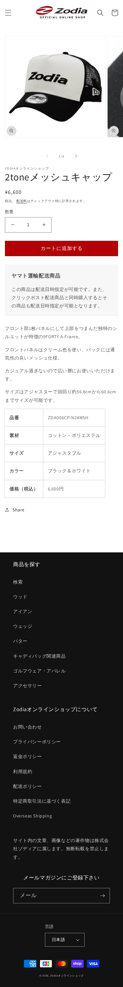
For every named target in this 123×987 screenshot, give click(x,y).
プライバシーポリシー (37, 742)
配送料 (21, 201)
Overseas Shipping (32, 816)
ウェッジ (22, 626)
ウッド (20, 597)
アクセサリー (27, 686)
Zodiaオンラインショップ (67, 975)
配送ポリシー (27, 786)
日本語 (58, 939)
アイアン (22, 611)
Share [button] (18, 510)
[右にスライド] (76, 156)
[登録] (102, 895)
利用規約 (22, 771)
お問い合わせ (27, 727)
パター (20, 641)
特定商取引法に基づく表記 (42, 801)
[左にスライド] (47, 156)
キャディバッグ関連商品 (39, 656)
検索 (18, 582)
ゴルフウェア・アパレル (39, 671)
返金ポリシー (27, 756)
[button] (8, 13)
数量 (9, 212)
